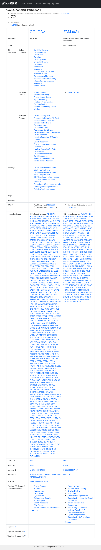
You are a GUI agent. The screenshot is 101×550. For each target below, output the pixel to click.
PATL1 (58, 344)
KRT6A (32, 316)
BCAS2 (51, 233)
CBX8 (41, 240)
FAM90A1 (71, 31)
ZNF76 (66, 301)
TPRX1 (32, 418)
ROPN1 (87, 275)
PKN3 (54, 349)
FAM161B (49, 280)
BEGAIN (78, 221)
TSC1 (57, 420)
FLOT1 (72, 235)
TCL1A (51, 411)
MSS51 (89, 259)
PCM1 (32, 347)
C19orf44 (33, 237)
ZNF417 (52, 446)
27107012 (65, 13)
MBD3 (40, 328)
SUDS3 (32, 406)
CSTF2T (33, 263)
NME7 (44, 339)
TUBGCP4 (39, 427)
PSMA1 (53, 361)
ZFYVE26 (33, 442)
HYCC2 (55, 304)
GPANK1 (50, 297)
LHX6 (89, 252)
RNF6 (45, 380)
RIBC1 (32, 377)
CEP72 (72, 228)
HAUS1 (52, 301)
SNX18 (32, 399)
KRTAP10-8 (76, 252)
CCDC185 (40, 244)
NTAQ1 (38, 342)
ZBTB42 (57, 437)
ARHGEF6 (55, 223)
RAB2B (51, 366)
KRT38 (83, 249)
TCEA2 (32, 411)
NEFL (39, 339)
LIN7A (49, 320)
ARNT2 (51, 225)
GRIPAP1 (73, 242)
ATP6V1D (33, 230)
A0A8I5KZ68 (45, 474)
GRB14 (51, 299)
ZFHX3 (47, 439)
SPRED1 (81, 280)
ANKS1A (53, 221)
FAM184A (33, 282)
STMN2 (72, 282)
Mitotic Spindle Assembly (43, 160)
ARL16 (39, 225)
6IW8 (37, 481)
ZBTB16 (45, 437)
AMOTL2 (40, 218)
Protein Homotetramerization (45, 144)
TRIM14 (39, 420)
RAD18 (52, 368)
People (38, 3)
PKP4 (42, 351)
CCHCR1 (54, 247)
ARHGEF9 (78, 218)
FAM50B (49, 282)
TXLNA (46, 427)
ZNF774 (52, 453)
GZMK (45, 301)
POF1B (73, 268)
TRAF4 (57, 418)
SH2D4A (33, 389)
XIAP (56, 434)
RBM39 (51, 373)
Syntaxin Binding (40, 99)
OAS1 (55, 342)
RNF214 (39, 380)
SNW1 (58, 396)
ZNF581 (46, 451)
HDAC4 (58, 301)
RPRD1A (66, 278)
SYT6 (37, 408)
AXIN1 (55, 230)
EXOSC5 (45, 278)
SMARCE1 (34, 394)
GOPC (80, 240)
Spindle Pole (39, 54)
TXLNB (52, 427)
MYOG (72, 261)
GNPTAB (66, 240)
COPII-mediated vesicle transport (46, 177)
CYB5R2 (52, 263)
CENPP (46, 254)
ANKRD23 (81, 216)
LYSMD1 (39, 325)
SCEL (52, 385)
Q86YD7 (66, 474)
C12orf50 (51, 235)
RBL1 (54, 370)
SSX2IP (53, 401)
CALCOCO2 (67, 223)
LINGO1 (55, 320)
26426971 (52, 207)
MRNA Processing (41, 502)
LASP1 (32, 318)
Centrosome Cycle (41, 127)
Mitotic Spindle (39, 85)
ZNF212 (81, 297)
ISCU (51, 309)
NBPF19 (78, 261)
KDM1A (33, 313)
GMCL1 (44, 294)
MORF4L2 (33, 332)
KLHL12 (88, 247)
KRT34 (78, 249)
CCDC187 (48, 244)
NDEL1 (37, 337)
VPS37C (33, 434)
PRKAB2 (54, 358)
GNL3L (55, 294)
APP (71, 218)
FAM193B (41, 282)
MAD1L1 (78, 256)
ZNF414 (45, 446)
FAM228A (80, 233)
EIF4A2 (33, 275)
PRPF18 (33, 361)
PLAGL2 (66, 268)
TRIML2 (72, 292)
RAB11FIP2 (75, 273)
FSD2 (83, 235)
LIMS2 (43, 320)
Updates (55, 3)
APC (58, 221)
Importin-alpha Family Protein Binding (45, 107)
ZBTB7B (73, 294)
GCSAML (83, 237)
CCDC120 (33, 242)
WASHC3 (40, 434)
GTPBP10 (33, 301)
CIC (59, 256)
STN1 (53, 404)
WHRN (47, 434)
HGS (31, 304)
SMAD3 (85, 278)
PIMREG (33, 349)
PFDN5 (78, 266)
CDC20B (43, 249)
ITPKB (32, 311)
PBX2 (65, 266)
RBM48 (66, 275)
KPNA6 (66, 249)
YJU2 (32, 437)
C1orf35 (40, 237)
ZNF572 (39, 451)
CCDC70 (33, 247)
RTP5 (32, 382)
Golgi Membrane (40, 52)
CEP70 (66, 228)
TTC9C (56, 425)
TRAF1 (43, 418)
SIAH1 (79, 278)
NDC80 (54, 335)
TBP (58, 408)
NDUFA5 (48, 337)
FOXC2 (39, 287)
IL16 (31, 309)
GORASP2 (43, 297)
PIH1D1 (90, 266)
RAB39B (40, 368)
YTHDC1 (37, 437)
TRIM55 (80, 290)
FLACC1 (66, 235)
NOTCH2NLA (68, 263)
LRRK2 (88, 254)
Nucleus (37, 488)
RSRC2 (58, 380)
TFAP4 (50, 413)
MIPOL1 (71, 259)
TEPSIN (39, 413)
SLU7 (38, 392)
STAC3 (66, 282)
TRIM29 (45, 420)
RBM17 (32, 373)
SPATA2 (54, 399)
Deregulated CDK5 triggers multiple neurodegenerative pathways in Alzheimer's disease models (47, 186)
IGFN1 (48, 306)
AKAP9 (66, 216)
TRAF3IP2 (51, 418)
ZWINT (79, 301)
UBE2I (32, 430)
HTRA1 (49, 304)
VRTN (78, 292)
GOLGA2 (37, 31)
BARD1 (39, 233)
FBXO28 (50, 285)
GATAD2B (33, 292)
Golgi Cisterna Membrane (43, 76)
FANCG (33, 285)
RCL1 (32, 375)
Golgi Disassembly (41, 156)
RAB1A (32, 366)
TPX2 (38, 418)
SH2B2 (73, 278)
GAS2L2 (44, 290)
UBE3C (44, 430)
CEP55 (52, 254)
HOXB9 (43, 304)
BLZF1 (84, 221)
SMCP (41, 394)
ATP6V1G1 (42, 230)
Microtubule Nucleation (42, 122)
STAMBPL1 (34, 404)
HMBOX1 (87, 242)
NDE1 (32, 337)
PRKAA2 (47, 358)
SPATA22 (33, 401)
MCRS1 (58, 328)
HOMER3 (67, 244)
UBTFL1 (51, 430)
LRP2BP (82, 254)
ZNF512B (52, 449)
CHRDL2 (84, 228)
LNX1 (76, 254)
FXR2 (56, 287)
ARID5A (33, 225)
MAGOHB (33, 328)
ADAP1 (39, 216)
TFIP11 (56, 413)
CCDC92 (47, 247)
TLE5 (44, 415)
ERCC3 (57, 275)
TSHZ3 (32, 425)
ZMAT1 (52, 442)
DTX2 (51, 271)
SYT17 (32, 408)
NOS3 (49, 339)
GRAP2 (45, 299)
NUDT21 (44, 342)
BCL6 (56, 233)
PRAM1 (33, 358)
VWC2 (83, 292)
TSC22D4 (33, 423)
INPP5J (36, 309)
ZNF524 (33, 451)
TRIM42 (52, 420)
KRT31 (72, 249)
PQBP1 (57, 356)
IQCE (42, 309)
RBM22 (39, 373)
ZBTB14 (89, 292)
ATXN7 (49, 230)
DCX (42, 266)
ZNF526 (66, 299)
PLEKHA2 (55, 351)
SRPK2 (88, 280)
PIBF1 (43, 347)
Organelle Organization (76, 514)
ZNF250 (45, 444)
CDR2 (82, 225)
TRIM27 (84, 287)
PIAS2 (37, 347)
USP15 (32, 432)
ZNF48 (38, 449)
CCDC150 (56, 242)
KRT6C (44, 316)
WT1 (52, 434)
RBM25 (45, 373)
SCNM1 (33, 387)
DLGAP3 (44, 268)
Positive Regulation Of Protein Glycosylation (45, 150)
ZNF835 (33, 456)
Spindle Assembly (41, 141)
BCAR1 (71, 221)
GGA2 (55, 292)
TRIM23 (78, 287)
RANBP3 (39, 370)
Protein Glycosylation (42, 115)
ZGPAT (46, 442)
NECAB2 (33, 339)
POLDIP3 (33, 354)
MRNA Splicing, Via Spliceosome (46, 507)
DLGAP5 (51, 268)
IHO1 (53, 306)
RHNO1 (49, 375)
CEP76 (78, 228)
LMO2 (43, 323)
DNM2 (41, 271)
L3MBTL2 (57, 316)
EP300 (51, 275)
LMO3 (48, 323)
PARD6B (51, 344)
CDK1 (50, 252)
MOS (47, 332)
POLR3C (40, 354)
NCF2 (49, 335)
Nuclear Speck (39, 500)
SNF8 (59, 394)
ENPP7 (45, 275)
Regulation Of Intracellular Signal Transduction (80, 499)
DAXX (32, 266)
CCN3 (65, 225)
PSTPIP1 (67, 273)
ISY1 (65, 247)
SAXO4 (41, 385)
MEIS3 (89, 256)
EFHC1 (44, 273)
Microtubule (38, 66)
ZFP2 (53, 439)
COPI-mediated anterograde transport (44, 180)
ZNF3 (59, 444)
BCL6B (32, 235)
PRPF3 (39, 361)
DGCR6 (33, 268)
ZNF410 (38, 446)
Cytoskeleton (39, 64)
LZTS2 (71, 256)
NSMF (32, 342)
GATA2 (56, 290)
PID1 (48, 347)
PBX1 (89, 263)
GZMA (40, 301)
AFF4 (44, 216)
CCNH (37, 249)
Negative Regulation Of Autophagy (47, 132)
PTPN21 (52, 363)
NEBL (54, 337)
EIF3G (55, 273)
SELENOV (49, 387)
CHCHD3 (54, 256)
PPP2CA (50, 356)
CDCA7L (44, 252)
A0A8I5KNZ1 (35, 474)
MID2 (38, 330)
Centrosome (38, 493)
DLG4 (38, 268)
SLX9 (43, 392)
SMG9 (46, 394)
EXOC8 (39, 278)
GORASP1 (34, 297)
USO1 (56, 430)
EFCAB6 (38, 273)
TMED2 (49, 415)
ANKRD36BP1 (43, 221)
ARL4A (44, 225)
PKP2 (37, 351)
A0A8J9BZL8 (35, 477)
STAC (58, 401)
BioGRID (14, 25)
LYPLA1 (33, 325)
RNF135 (48, 377)
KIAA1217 (40, 313)
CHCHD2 (46, 256)
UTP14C (44, 432)
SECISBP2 (40, 387)
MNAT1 (48, 330)
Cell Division (38, 146)
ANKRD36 (33, 221)
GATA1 (50, 290)
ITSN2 (37, 311)
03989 (32, 465)
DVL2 (56, 271)
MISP (43, 330)
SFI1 (55, 387)
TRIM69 (86, 290)
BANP (65, 221)
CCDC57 (89, 223)
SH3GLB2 (40, 389)
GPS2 (39, 299)
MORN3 (41, 332)
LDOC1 (84, 252)
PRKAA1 (39, 358)
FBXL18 (44, 285)
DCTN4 (37, 266)
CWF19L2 (45, 263)
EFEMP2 (87, 230)
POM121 (48, 354)
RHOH (75, 275)
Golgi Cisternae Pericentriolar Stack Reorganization (45, 168)
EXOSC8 (73, 233)
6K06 (46, 481)
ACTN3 (88, 214)
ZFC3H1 (41, 439)
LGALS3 (33, 320)
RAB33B (57, 366)
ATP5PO (45, 228)
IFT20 (38, 306)
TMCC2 (84, 285)
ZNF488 (45, 449)
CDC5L (56, 249)
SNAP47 (52, 394)
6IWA (41, 481)
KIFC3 (46, 313)
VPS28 (56, 432)
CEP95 (40, 256)
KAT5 (56, 311)
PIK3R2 (53, 347)
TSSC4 (38, 425)
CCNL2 (76, 225)
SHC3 (54, 389)
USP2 (38, 432)
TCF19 (45, 411)
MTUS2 (66, 261)
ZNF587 (52, 451)
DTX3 (72, 230)
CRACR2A (40, 261)
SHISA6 (33, 392)
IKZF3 (58, 306)
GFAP (50, 292)
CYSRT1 (66, 230)
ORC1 (38, 344)
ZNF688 (46, 453)
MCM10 (46, 328)
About (22, 3)
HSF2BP (87, 244)
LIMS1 (65, 254)
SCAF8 (47, 385)
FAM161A (41, 280)
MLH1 (77, 259)
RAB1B (39, 366)
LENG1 (53, 318)
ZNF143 (75, 297)
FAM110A (53, 278)
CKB (36, 259)
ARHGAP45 (45, 223)
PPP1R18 (42, 356)
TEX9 (45, 413)
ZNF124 (39, 444)
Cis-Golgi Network (41, 62)
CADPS (91, 221)
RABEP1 (84, 273)
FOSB (78, 235)
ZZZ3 (38, 456)
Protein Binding (40, 92)
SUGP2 (39, 406)
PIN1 (39, 349)
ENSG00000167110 (37, 470)
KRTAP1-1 (67, 252)
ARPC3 (57, 225)
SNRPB (33, 396)
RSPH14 (51, 380)
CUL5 (39, 263)
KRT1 (52, 313)
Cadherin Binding (40, 104)
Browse (30, 3)
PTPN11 (45, 363)
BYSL (45, 235)
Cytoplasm (38, 57)
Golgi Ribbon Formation (43, 153)
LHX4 (39, 320)
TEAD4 (32, 413)
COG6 (46, 259)
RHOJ (54, 375)
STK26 (47, 404)
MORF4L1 (55, 330)
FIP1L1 (57, 285)
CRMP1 (47, 261)
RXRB (43, 382)
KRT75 (50, 316)
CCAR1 (52, 240)
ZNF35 (32, 446)
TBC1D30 (53, 408)
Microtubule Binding (41, 94)
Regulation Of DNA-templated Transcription (79, 518)
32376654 (51, 205)
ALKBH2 (56, 216)
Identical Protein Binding (43, 102)
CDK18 (55, 252)
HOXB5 (37, 304)
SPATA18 (46, 399)
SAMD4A (49, 382)
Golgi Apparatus (40, 59)
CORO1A (52, 259)
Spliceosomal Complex (42, 498)
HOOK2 (81, 244)
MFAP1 (32, 330)
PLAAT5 (48, 351)
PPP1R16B (34, 356)
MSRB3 (52, 332)
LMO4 (53, 323)
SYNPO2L (53, 406)
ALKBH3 (33, 218)
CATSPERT (34, 240)
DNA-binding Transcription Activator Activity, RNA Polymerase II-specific (77, 509)
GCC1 (40, 292)
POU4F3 (55, 354)
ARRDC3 (85, 218)
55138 (65, 460)
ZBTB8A (80, 294)
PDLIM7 (71, 266)
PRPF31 (46, 361)
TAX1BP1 (85, 282)
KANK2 (43, 311)
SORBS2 (39, 399)
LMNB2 (32, 323)
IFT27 (43, 306)
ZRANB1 (72, 301)
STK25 (41, 404)
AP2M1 (66, 218)
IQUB (47, 309)
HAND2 (81, 242)
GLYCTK (37, 294)
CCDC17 (33, 244)
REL (71, 275)
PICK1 (83, 266)
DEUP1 (52, 266)
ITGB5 (56, 309)
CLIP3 (40, 259)
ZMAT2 (32, 444)
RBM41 (57, 373)
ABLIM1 (33, 216)
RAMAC (33, 370)
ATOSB (39, 228)
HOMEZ (74, 244)
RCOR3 (37, 375)
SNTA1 (52, 396)
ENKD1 (39, 275)
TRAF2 (90, 285)
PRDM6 (66, 271)
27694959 (71, 207)
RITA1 (42, 377)
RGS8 (43, 375)
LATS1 (38, 318)
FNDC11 (33, 287)
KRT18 (57, 313)
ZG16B (40, 442)
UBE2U (38, 430)
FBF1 (38, 285)
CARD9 (76, 223)
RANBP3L (48, 370)
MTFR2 (32, 335)
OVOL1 (83, 263)
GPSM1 (66, 242)
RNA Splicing (39, 505)
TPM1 (55, 415)
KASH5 (76, 247)
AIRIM (49, 216)
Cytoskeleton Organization (78, 495)
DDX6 (47, 266)
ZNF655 (80, 299)
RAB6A (47, 368)
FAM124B (33, 280)
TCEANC (39, 411)
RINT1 (81, 275)
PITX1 (43, 349)
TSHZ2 (56, 423)
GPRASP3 (88, 240)
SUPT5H (45, 406)
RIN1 (37, 377)
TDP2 (56, 411)
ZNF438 (33, 449)
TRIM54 (73, 290)
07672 (65, 465)
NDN (42, 337)
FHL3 (87, 233)
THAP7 (32, 415)
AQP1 (32, 223)
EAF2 (32, 273)
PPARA (79, 268)
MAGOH (54, 325)
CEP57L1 (33, 256)
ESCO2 (33, 278)
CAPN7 (52, 237)
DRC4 (46, 271)
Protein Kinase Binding (42, 97)
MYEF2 (43, 335)
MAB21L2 (47, 325)
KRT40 (89, 249)
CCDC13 (41, 242)
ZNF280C (52, 444)
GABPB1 (75, 237)
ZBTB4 (51, 437)
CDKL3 (32, 254)
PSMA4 (33, 363)
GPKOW (33, 299)
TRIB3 (71, 287)
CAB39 (46, 237)
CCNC (32, 249)
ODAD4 (32, 344)
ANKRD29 (89, 216)
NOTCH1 (55, 339)
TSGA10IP (49, 423)
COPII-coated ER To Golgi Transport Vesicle (44, 72)
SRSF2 (46, 401)
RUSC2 (37, 382)
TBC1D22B (44, 408)
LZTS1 (66, 256)
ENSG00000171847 (70, 470)
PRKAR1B (74, 271)
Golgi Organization (41, 125)
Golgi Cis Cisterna (41, 50)
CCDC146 (48, 242)
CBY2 (46, 240)
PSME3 (88, 271)
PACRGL (44, 344)
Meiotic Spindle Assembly (44, 158)
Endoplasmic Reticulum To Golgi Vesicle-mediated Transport (46, 119)
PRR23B (81, 271)
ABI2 (83, 214)
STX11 (78, 282)
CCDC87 (40, 247)
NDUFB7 (85, 261)
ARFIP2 (38, 223)
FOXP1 (45, 287)
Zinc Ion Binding (74, 491)
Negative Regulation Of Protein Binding (45, 138)
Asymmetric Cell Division (43, 130)
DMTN (36, 271)
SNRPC (46, 396)
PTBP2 (39, 363)
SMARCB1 (50, 392)
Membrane (38, 69)
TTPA (32, 427)
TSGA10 (41, 423)
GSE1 (56, 299)
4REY (32, 481)
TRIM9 (66, 292)
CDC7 (32, 252)
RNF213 (33, 380)
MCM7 (52, 328)
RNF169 (55, 377)
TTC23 (50, 425)
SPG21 (40, 401)
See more (34, 510)
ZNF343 (88, 297)
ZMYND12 (67, 297)
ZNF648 (39, 453)
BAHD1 (32, 233)
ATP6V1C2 (53, 228)
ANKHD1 (47, 218)
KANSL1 (50, 311)
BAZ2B (45, 233)
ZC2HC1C (33, 439)
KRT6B (38, 316)
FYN (70, 237)
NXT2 (50, 342)
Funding (46, 3)
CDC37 (50, 249)
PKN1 (49, 349)
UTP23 (50, 432)
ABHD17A (51, 214)
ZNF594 (33, 453)
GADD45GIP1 (35, 290)
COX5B (32, 261)
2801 (31, 460)
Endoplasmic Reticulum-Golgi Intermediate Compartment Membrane (45, 80)
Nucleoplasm (39, 491)
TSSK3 (44, 425)
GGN (32, 294)
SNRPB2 (39, 396)
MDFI (84, 256)
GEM (45, 292)
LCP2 (48, 318)
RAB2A (45, 366)
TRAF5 (32, 420)
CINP (32, 259)
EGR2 (50, 273)
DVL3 (82, 230)
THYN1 (38, 415)
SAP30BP (33, 385)
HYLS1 (32, 306)
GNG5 (49, 294)
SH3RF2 (48, 389)
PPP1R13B (87, 268)
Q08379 (43, 477)
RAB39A (33, 368)
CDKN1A (39, 254)
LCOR (43, 318)
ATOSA (32, 228)
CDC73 (37, 252)
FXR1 (51, 287)
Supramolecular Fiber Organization (76, 503)
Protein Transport (40, 134)
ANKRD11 (55, 218)
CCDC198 (56, 244)
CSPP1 (54, 261)
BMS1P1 (39, 235)
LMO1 (38, 323)
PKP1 (32, 351)
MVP (38, 335)
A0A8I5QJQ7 (55, 474)
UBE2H (58, 427)
